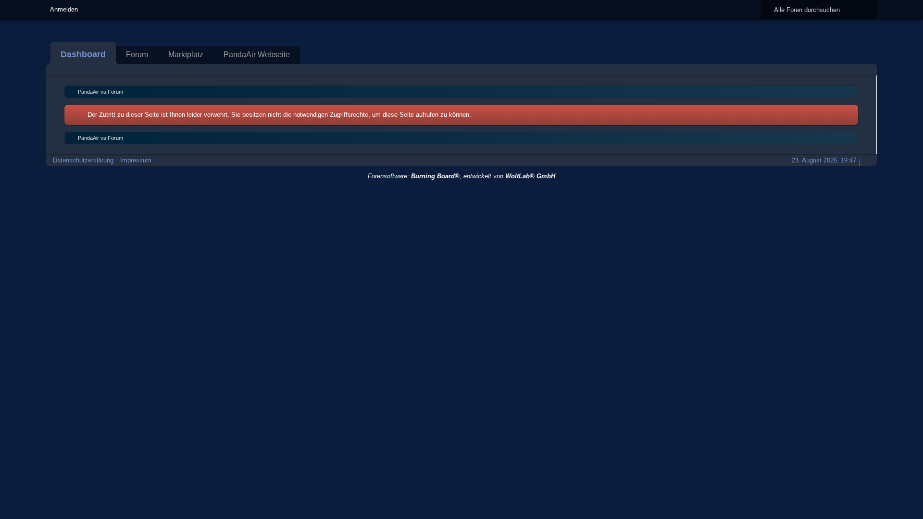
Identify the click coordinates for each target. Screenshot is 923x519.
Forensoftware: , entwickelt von (461, 176)
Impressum (135, 160)
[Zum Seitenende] (866, 69)
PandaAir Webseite (257, 54)
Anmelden (64, 9)
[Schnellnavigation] (853, 69)
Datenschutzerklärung (83, 160)
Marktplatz (185, 54)
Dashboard (83, 54)
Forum (137, 54)
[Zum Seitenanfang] (866, 160)
